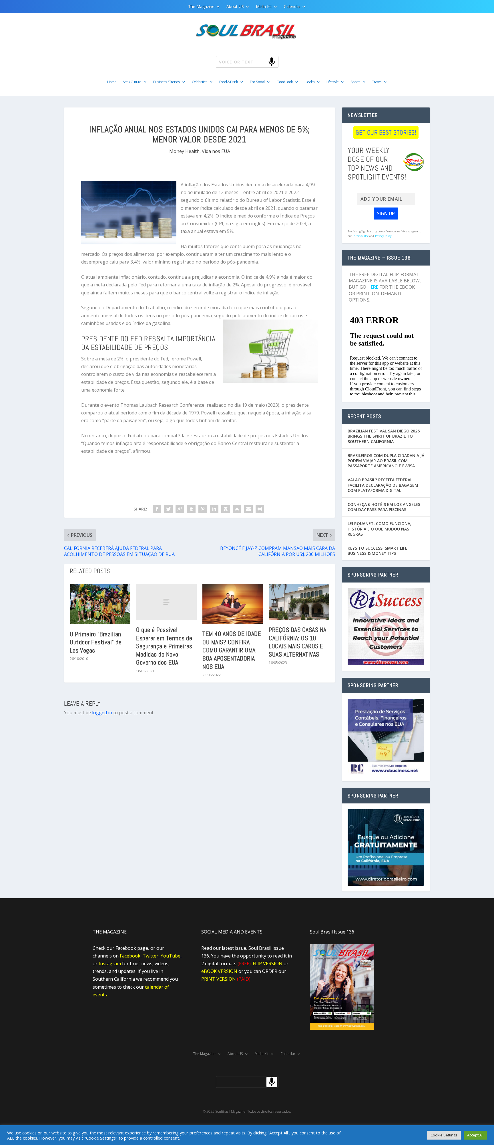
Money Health (184, 151)
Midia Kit (264, 7)
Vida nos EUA (216, 151)
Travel (376, 82)
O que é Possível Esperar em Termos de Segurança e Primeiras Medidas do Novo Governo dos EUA (164, 646)
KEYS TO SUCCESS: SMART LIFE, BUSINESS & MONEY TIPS (378, 550)
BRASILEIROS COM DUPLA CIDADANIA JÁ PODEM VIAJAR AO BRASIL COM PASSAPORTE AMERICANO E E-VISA (386, 460)
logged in (102, 712)
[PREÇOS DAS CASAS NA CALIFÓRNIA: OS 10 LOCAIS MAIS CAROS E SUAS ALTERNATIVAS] (299, 602)
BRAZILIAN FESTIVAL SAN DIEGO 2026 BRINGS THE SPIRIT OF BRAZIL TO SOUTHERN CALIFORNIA (384, 436)
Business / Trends (166, 82)
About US (235, 7)
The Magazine (201, 7)
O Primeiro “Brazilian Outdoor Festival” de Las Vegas (95, 642)
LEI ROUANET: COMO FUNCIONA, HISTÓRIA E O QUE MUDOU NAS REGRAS (379, 528)
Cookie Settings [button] (444, 1135)
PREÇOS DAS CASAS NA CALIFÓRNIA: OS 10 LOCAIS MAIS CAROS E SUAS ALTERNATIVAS (297, 642)
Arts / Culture (132, 82)
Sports (355, 82)
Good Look (284, 82)
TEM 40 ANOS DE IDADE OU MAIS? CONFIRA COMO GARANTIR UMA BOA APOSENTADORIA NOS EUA (231, 650)
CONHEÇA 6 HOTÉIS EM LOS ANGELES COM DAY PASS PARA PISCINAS (384, 507)
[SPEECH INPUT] (262, 61)
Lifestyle (332, 82)
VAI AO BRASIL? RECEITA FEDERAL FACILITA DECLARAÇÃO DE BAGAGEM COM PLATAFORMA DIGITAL (383, 485)
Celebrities (199, 82)
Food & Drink (228, 82)
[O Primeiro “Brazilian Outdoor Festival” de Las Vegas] (100, 604)
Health (309, 82)
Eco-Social (257, 82)
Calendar (292, 7)
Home (111, 82)
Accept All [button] (475, 1135)
